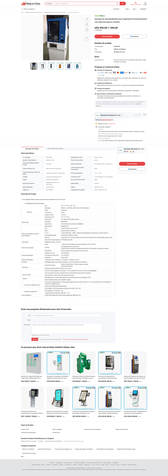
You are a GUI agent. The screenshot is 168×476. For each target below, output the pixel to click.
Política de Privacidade (79, 462)
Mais (22, 456)
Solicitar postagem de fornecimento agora (75, 339)
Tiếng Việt (123, 464)
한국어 (97, 464)
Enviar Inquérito (107, 36)
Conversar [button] (135, 36)
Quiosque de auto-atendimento (92, 429)
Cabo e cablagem (57, 429)
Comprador (116, 9)
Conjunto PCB (25, 429)
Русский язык (68, 464)
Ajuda (127, 9)
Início (22, 12)
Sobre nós (52, 462)
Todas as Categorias (28, 9)
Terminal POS (56, 432)
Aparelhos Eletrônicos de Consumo (33, 12)
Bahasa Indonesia (132, 464)
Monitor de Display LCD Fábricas (84, 449)
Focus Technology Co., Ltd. (81, 468)
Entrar (145, 4)
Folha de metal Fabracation (28, 432)
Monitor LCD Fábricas (28, 449)
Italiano (75, 464)
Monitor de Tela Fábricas (44, 449)
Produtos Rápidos (107, 462)
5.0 (125, 151)
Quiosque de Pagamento (73, 12)
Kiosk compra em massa (29, 453)
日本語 (102, 464)
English (43, 464)
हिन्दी (107, 464)
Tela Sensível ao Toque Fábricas (105, 449)
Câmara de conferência (121, 429)
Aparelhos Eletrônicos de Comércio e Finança (54, 12)
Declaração (59, 462)
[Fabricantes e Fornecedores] (30, 3)
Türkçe (117, 464)
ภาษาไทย (112, 464)
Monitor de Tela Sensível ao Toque (126, 449)
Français (61, 464)
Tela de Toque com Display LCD (63, 449)
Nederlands (87, 464)
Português (54, 464)
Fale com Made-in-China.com (94, 462)
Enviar (35, 339)
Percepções (115, 462)
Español (48, 464)
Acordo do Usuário (68, 462)
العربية (93, 464)
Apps (134, 9)
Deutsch (81, 464)
